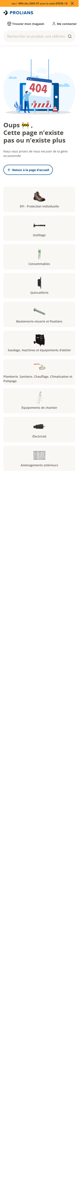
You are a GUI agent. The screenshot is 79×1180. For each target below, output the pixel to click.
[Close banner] (72, 3)
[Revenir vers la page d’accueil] (18, 12)
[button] (39, 36)
